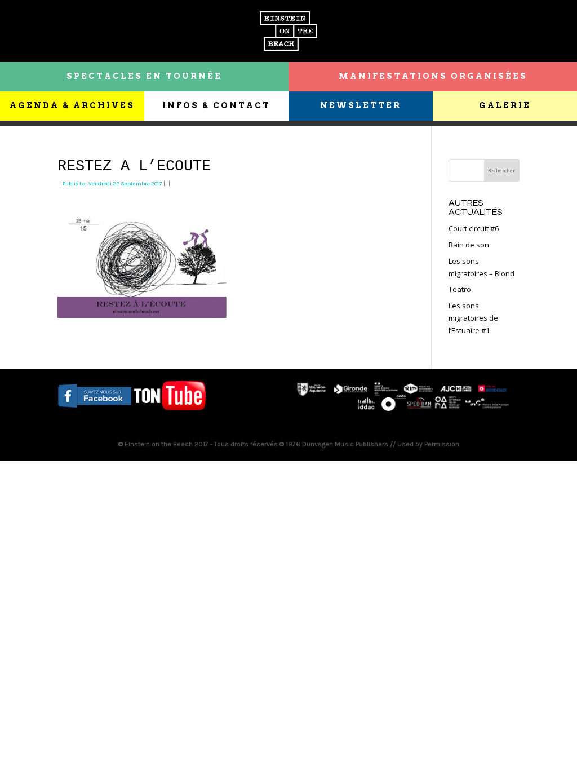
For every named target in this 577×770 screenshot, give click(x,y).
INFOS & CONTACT (216, 105)
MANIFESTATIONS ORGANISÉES (433, 76)
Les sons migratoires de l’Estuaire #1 (473, 317)
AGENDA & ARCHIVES (72, 105)
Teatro (460, 289)
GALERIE (505, 105)
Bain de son (469, 245)
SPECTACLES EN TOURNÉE (144, 76)
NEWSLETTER (360, 105)
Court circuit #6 (474, 228)
